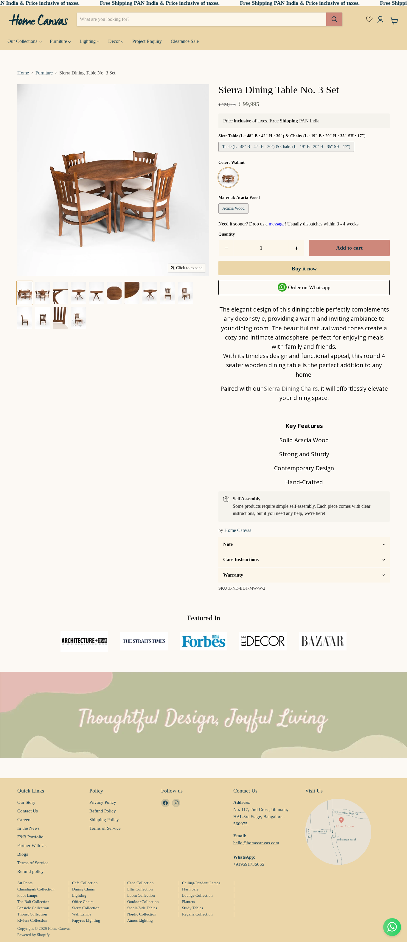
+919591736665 (248, 864)
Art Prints (24, 883)
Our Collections (22, 41)
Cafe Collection (85, 883)
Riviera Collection (32, 920)
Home (23, 72)
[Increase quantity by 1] (296, 248)
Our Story (26, 802)
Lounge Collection (197, 895)
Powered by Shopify (33, 934)
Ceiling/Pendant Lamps (201, 883)
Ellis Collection (140, 889)
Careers (24, 819)
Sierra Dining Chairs (291, 388)
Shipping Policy (104, 819)
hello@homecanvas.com (256, 842)
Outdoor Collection (143, 901)
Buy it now (304, 269)
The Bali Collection (33, 901)
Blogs (22, 854)
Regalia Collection (197, 914)
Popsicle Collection (33, 908)
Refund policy (30, 871)
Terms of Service (33, 862)
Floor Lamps (27, 895)
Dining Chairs (83, 889)
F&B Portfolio (30, 836)
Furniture (59, 41)
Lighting (88, 41)
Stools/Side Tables (142, 908)
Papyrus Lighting (86, 920)
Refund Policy (102, 811)
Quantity (226, 234)
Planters (188, 901)
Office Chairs (82, 901)
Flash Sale (190, 889)
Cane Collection (140, 883)
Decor (114, 41)
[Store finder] (338, 832)
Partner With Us (31, 845)
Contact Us (27, 811)
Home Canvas (237, 530)
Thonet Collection (32, 914)
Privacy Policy (102, 802)
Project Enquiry (147, 41)
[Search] (334, 19)
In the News (28, 828)
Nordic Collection (141, 914)
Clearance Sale (185, 41)
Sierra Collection (86, 908)
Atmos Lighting (140, 920)
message (277, 223)
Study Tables (192, 908)
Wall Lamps (81, 914)
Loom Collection (141, 895)
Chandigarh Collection (36, 889)
